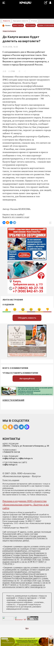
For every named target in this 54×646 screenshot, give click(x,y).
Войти (50, 3)
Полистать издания (11, 480)
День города (18, 25)
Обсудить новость (27, 318)
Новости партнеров (27, 598)
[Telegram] (14, 222)
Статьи (34, 21)
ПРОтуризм (30, 25)
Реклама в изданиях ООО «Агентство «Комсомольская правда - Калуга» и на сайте (26, 505)
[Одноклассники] (7, 222)
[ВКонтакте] (4, 222)
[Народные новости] (45, 2)
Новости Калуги (9, 31)
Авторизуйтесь (27, 378)
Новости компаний (13, 400)
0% (6, 309)
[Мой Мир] (11, 222)
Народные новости (20, 21)
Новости (6, 21)
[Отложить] (19, 71)
